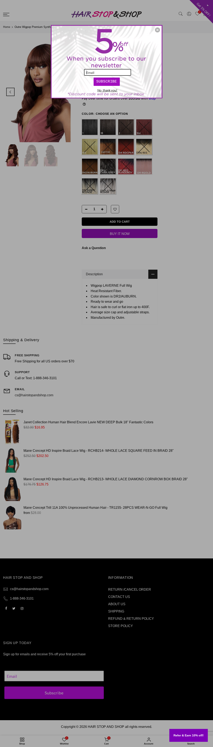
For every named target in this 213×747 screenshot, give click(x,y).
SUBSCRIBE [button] (106, 81)
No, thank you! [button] (107, 90)
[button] (157, 29)
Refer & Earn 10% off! (188, 735)
